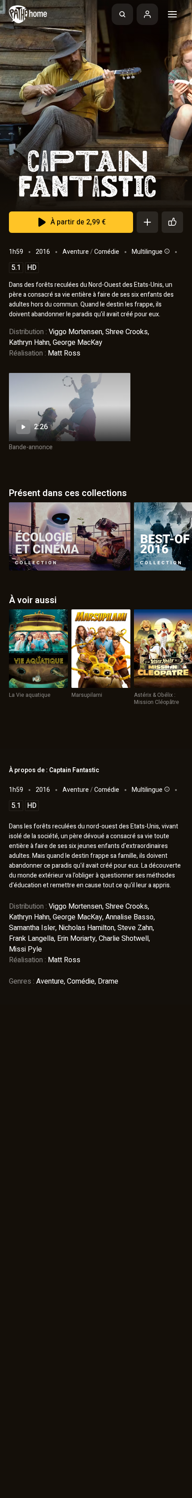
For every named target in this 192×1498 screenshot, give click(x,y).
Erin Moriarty (76, 938)
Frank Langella (31, 938)
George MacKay (77, 342)
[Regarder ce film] (69, 407)
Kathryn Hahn (29, 342)
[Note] (172, 222)
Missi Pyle (25, 949)
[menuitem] (122, 14)
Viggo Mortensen (75, 332)
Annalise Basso (129, 917)
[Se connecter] (147, 14)
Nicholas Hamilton (86, 928)
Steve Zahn (135, 928)
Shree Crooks (126, 332)
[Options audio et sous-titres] (166, 251)
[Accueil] (28, 14)
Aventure (76, 252)
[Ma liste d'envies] (147, 222)
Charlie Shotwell (124, 938)
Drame (108, 981)
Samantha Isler (32, 928)
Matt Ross (64, 353)
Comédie (106, 252)
